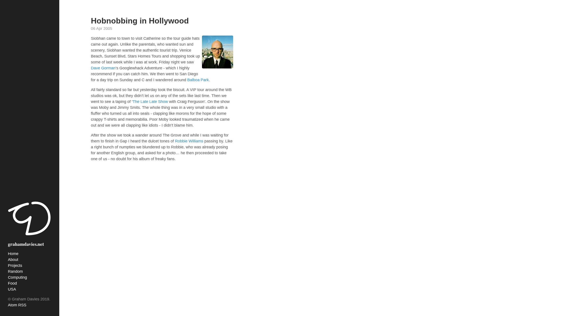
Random (15, 271)
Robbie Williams (189, 141)
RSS (22, 305)
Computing (17, 277)
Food (12, 283)
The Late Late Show (150, 101)
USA (12, 289)
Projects (15, 265)
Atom (12, 305)
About (13, 259)
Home (13, 253)
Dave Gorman (103, 68)
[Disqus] (162, 232)
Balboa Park (198, 80)
